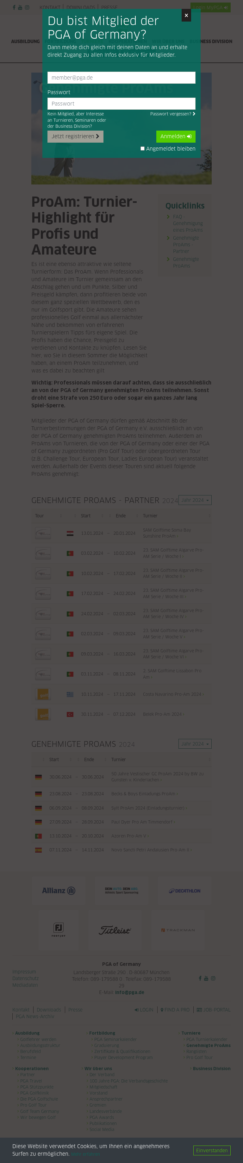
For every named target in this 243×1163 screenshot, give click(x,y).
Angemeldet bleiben (170, 149)
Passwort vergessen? (171, 114)
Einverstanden (212, 1150)
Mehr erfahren (85, 1154)
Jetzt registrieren (74, 136)
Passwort (58, 92)
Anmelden (173, 136)
